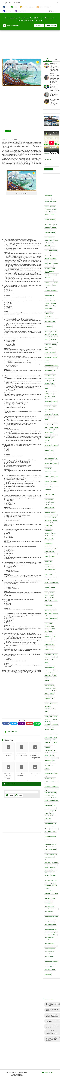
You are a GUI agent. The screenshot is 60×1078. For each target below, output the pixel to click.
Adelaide (54, 517)
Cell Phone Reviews (49, 313)
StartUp (54, 810)
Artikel (53, 677)
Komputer (47, 476)
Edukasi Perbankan (49, 280)
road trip (52, 453)
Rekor (46, 783)
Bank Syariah (47, 323)
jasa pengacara (48, 872)
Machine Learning (48, 752)
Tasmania (47, 362)
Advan (50, 574)
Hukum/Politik (53, 732)
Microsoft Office (54, 757)
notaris (51, 504)
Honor (52, 729)
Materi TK (52, 755)
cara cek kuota (48, 489)
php (52, 893)
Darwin (50, 429)
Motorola (54, 610)
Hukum (46, 732)
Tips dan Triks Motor (49, 342)
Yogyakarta (56, 414)
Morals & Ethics (48, 285)
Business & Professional (50, 219)
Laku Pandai (47, 747)
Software (54, 406)
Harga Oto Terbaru (49, 432)
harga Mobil (52, 556)
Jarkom (53, 533)
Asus (51, 463)
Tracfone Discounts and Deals (51, 354)
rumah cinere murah (49, 901)
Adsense (47, 463)
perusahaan (47, 893)
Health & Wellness (48, 224)
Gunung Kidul (48, 597)
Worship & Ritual (48, 414)
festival (46, 388)
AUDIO (46, 393)
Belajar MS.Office (48, 683)
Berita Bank (53, 303)
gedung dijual (52, 867)
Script (52, 795)
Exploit (46, 716)
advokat (49, 831)
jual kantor (47, 875)
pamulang (54, 885)
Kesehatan (47, 435)
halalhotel (47, 657)
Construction (47, 706)
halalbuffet (55, 654)
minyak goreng (53, 883)
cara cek (56, 486)
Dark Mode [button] (54, 11)
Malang (46, 755)
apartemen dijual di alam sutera (51, 298)
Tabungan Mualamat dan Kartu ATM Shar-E (22, 754)
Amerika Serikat (48, 577)
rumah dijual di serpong (50, 569)
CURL (53, 698)
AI (45, 672)
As (51, 282)
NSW (54, 760)
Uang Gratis (47, 826)
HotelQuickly (47, 533)
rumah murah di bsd (49, 959)
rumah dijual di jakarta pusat (51, 932)
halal (52, 450)
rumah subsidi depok (49, 966)
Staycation (47, 626)
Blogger (46, 522)
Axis (51, 680)
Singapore (52, 255)
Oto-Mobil (51, 538)
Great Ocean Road (49, 595)
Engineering (52, 206)
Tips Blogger (53, 815)
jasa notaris (54, 870)
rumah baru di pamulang (50, 665)
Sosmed (50, 623)
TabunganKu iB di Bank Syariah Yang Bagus (22, 774)
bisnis (54, 375)
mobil (46, 211)
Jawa (57, 734)
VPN (50, 639)
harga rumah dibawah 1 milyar (51, 391)
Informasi (52, 734)
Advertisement (48, 520)
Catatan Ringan (48, 398)
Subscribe (49, 169)
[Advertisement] (30, 43)
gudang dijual (47, 870)
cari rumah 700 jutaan (49, 846)
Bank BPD (55, 520)
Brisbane (52, 693)
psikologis (47, 895)
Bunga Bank (47, 698)
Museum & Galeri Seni (49, 479)
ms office (47, 453)
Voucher (46, 828)
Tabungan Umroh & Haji (50, 628)
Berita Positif (47, 198)
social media (47, 969)
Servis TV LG (52, 621)
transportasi (47, 277)
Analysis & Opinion (49, 240)
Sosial (50, 263)
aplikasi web (53, 253)
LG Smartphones (51, 745)
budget (55, 548)
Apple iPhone (47, 677)
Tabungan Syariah (48, 308)
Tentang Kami (48, 445)
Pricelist (46, 618)
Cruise (46, 525)
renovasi (52, 895)
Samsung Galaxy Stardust (50, 792)
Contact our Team (47, 1072)
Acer (52, 460)
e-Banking (47, 303)
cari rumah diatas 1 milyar (50, 849)
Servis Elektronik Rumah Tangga (51, 800)
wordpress (47, 460)
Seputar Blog (47, 406)
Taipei (46, 631)
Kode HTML (47, 739)
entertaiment (55, 862)
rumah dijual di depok (49, 458)
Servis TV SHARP (48, 805)
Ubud (46, 639)
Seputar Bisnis (54, 797)
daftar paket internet (49, 857)
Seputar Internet (48, 316)
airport (54, 831)
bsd (54, 447)
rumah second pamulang (50, 964)
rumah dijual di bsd (53, 250)
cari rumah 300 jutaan (49, 644)
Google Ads (47, 724)
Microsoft (47, 757)
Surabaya (47, 385)
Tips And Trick (53, 339)
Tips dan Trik (54, 229)
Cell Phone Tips (48, 305)
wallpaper (55, 357)
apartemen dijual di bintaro (50, 836)
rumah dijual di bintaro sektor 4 (51, 914)
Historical (56, 282)
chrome (46, 497)
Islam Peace (47, 222)
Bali (54, 370)
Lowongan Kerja (48, 750)
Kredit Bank (54, 739)
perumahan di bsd (48, 890)
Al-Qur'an (47, 360)
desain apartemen (49, 859)
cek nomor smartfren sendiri (51, 854)
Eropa (54, 305)
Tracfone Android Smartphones (51, 365)
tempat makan (48, 971)
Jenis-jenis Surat (48, 737)
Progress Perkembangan (50, 778)
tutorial (55, 224)
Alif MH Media (12, 731)
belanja (46, 486)
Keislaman (47, 373)
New (46, 538)
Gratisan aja (51, 592)
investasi (52, 502)
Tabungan (47, 214)
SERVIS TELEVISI (53, 618)
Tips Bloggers (48, 818)
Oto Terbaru (52, 352)
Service (46, 621)
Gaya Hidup (54, 719)
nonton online (48, 885)
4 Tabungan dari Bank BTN (35, 774)
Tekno (54, 633)
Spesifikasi (47, 440)
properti (51, 242)
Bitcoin (54, 688)
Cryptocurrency (48, 326)
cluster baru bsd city (49, 649)
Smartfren (47, 481)
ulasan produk (48, 974)
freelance (51, 864)
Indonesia (47, 260)
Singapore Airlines (48, 543)
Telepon (51, 813)
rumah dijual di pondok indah (51, 946)
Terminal (47, 815)
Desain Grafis (48, 401)
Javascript (47, 253)
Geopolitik (54, 247)
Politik (54, 615)
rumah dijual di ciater (49, 921)
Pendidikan (47, 331)
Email (51, 525)
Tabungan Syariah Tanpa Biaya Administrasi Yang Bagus (8, 776)
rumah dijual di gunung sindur (51, 929)
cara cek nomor (48, 841)
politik (56, 893)
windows (47, 258)
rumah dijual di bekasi (49, 667)
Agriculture (47, 229)
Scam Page (47, 795)
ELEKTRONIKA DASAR (49, 714)
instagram (52, 416)
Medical (56, 240)
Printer (52, 383)
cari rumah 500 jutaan (49, 646)
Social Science (48, 375)
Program (47, 776)
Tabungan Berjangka (49, 409)
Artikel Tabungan (48, 370)
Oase (46, 613)
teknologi (47, 424)
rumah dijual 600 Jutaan (50, 509)
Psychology (47, 247)
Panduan (54, 329)
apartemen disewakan (49, 484)
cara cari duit (48, 839)
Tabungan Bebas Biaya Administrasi (49, 272)
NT (45, 404)
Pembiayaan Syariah (49, 773)
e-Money (47, 502)
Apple (46, 427)
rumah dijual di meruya (50, 937)
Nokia (52, 373)
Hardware (47, 729)
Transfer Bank (54, 331)
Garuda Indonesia (48, 530)
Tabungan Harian (48, 235)
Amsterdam (47, 579)
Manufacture (54, 435)
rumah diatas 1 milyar (49, 906)
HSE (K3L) (54, 209)
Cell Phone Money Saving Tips (51, 349)
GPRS (51, 716)
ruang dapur (47, 898)
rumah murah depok (49, 956)
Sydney (54, 285)
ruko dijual (52, 559)
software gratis (54, 334)
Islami (53, 198)
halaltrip (46, 556)
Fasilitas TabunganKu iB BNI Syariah (8, 754)
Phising (56, 773)
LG (45, 745)
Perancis (55, 404)
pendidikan (47, 888)
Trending (47, 201)
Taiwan (50, 631)
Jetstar (46, 473)
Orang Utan (55, 613)
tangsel (53, 969)
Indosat (46, 734)
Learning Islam (53, 201)
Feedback (19, 795)
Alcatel (49, 672)
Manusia (53, 608)
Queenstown (52, 781)
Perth (50, 615)
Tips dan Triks (48, 344)
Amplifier (55, 577)
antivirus (47, 833)
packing (52, 659)
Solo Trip (47, 808)
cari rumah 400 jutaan (49, 494)
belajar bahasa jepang (49, 641)
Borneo (52, 584)
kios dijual (47, 659)
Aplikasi (54, 675)
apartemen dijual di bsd (50, 300)
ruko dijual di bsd (48, 561)
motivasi (47, 504)
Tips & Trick (53, 385)
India (46, 602)
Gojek (46, 592)
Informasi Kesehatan (49, 204)
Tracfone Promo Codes (50, 295)
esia (46, 864)
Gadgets (55, 716)
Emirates (56, 429)
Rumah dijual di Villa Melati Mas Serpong (51, 789)
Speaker (46, 810)
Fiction (46, 352)
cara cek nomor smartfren (50, 844)
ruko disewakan (48, 564)
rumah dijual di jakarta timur (51, 934)
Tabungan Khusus (48, 442)
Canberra (53, 587)
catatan (46, 852)
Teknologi (51, 211)
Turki (54, 636)
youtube (46, 380)
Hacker (53, 726)
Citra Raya (52, 522)
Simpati (53, 268)
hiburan (46, 559)
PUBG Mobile (50, 765)
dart (50, 274)
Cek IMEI (51, 701)
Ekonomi (47, 206)
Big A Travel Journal (54, 582)
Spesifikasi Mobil (48, 546)
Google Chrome (55, 724)
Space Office (53, 808)
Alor (53, 672)
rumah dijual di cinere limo (50, 924)
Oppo (50, 613)
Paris (46, 615)
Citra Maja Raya (53, 703)
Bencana (53, 579)
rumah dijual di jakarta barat (51, 515)
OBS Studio (47, 763)
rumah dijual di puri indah (50, 948)
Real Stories (47, 268)
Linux (57, 476)
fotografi (47, 334)
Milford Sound (48, 610)
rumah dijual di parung (49, 943)
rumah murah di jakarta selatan (51, 961)
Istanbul (50, 602)
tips (55, 211)
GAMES (46, 590)
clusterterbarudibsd (49, 499)
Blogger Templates (52, 690)
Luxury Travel (53, 380)
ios (56, 657)
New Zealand (47, 437)
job (53, 872)
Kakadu (46, 535)
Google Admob (55, 721)
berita (46, 242)
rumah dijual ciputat (49, 911)
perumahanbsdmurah (49, 507)
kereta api (53, 875)
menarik (46, 419)
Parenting (47, 768)
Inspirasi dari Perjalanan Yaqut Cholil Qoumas (54, 94)
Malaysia (56, 336)
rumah (53, 898)
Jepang (55, 737)
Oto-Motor (47, 292)
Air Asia (51, 393)
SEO (53, 437)
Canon (53, 396)
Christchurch (47, 466)
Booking (46, 693)
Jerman (54, 471)
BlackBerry (47, 584)
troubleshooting (54, 424)
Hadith (50, 600)
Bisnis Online (47, 396)
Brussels (51, 695)
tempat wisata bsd (49, 670)
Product (46, 255)
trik (57, 255)
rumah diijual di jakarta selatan (51, 908)
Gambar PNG (48, 719)
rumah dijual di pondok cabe (51, 422)
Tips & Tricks (47, 318)
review (46, 287)
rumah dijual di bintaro (49, 378)
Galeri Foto (47, 528)
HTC (53, 597)
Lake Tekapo (52, 535)
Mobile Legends (48, 760)
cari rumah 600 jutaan (49, 551)
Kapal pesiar (47, 608)
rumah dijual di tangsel (49, 951)
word (46, 574)
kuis (55, 880)
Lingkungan (53, 260)
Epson (57, 714)
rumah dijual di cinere (49, 566)
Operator (53, 763)
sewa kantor (47, 572)
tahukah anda (48, 517)
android (53, 222)
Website (54, 344)
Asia (46, 263)
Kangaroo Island (48, 605)
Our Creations (48, 329)
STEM (53, 245)
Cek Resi (47, 703)
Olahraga (50, 404)
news (46, 250)
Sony (46, 623)
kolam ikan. (47, 877)
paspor (46, 662)
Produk (52, 360)
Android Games (48, 675)
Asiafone (47, 680)
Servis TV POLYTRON (49, 540)
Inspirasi (46, 217)
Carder (46, 701)
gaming (46, 867)
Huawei (55, 600)
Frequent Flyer (48, 468)
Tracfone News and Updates (51, 367)
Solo (54, 805)
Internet (46, 266)
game (46, 347)
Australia (51, 427)
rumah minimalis (48, 953)
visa (56, 458)
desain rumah (55, 318)
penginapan (54, 227)
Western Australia (54, 828)
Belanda (56, 427)
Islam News (47, 227)
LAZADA (55, 742)
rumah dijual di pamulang (50, 321)
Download (55, 401)
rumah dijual (47, 245)
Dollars (46, 711)
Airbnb (56, 393)
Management (48, 209)
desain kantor (48, 862)
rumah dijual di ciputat (49, 455)
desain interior (48, 357)
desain (46, 416)
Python (46, 781)
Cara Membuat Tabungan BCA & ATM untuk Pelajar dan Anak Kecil (35, 756)
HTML (46, 600)
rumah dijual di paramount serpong (50, 940)
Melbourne (47, 383)
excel (55, 652)
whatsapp (54, 572)
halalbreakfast (48, 654)
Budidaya (47, 587)
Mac (54, 750)
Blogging (56, 463)
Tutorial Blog (55, 445)
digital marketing (48, 652)
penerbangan (53, 258)
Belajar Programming (49, 685)
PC (45, 765)
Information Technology (50, 232)
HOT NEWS (47, 726)
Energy (56, 342)
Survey (52, 626)
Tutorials (52, 214)
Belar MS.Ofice (48, 688)
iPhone (52, 657)
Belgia (46, 429)
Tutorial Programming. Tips (50, 823)
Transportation (48, 411)
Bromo (46, 695)
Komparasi (52, 473)
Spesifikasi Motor (48, 548)
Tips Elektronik (48, 820)
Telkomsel (47, 282)
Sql (50, 810)
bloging (51, 486)
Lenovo (52, 476)
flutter (54, 274)
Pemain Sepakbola (49, 770)
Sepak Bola (47, 797)
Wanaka (54, 639)
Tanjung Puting (48, 633)
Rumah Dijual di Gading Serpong (51, 786)
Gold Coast (47, 721)
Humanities (55, 263)
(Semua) (56, 670)
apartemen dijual (48, 311)
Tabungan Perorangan (49, 237)
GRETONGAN (53, 590)
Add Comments (52, 25)
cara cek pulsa (48, 491)
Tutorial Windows (48, 447)
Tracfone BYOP (48, 636)
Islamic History (48, 471)
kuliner (50, 347)
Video (53, 826)
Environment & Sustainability (51, 290)
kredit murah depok (49, 880)
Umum (46, 274)
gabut (55, 864)
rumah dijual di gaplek (49, 926)
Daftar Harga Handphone (50, 708)
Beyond (46, 582)
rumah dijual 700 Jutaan (50, 512)
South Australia (54, 481)
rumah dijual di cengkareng (50, 919)
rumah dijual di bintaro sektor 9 (51, 916)
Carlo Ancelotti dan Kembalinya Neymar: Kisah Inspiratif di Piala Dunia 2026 (54, 102)
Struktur (46, 813)
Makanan (56, 752)
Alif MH (16, 1072)
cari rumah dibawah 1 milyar (51, 553)
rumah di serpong (48, 903)
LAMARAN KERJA (48, 742)
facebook (47, 450)
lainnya (46, 883)
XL (45, 831)
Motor (51, 266)
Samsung (47, 339)
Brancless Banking (49, 336)
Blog (46, 690)
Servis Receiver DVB (49, 802)
